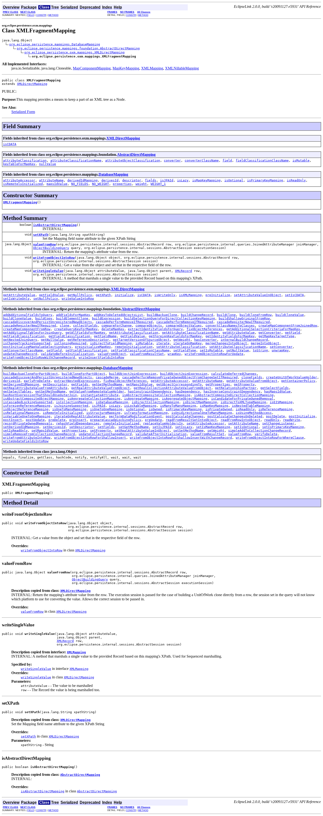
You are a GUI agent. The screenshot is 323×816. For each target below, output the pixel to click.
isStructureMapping (103, 413)
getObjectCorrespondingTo (179, 384)
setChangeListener (278, 423)
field (227, 160)
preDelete (56, 420)
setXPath (40, 234)
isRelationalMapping (21, 413)
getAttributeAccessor (169, 381)
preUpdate (153, 420)
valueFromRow (44, 244)
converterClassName (202, 160)
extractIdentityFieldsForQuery (155, 329)
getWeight (181, 339)
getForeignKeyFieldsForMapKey (175, 336)
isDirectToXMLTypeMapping (243, 402)
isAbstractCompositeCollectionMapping (156, 395)
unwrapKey (280, 350)
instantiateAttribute (99, 395)
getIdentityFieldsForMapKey (230, 336)
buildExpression (106, 318)
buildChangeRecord (197, 315)
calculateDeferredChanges (234, 373)
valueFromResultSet (147, 354)
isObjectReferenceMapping (25, 409)
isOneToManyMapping (69, 409)
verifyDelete (266, 434)
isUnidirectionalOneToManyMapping (201, 413)
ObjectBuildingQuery (51, 248)
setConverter (281, 347)
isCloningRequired (70, 343)
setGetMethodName (133, 427)
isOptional (233, 180)
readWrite (291, 420)
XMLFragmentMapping (20, 202)
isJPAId (166, 180)
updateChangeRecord (20, 354)
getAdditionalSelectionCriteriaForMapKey (263, 329)
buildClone (226, 315)
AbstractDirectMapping (136, 155)
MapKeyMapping (126, 68)
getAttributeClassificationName (190, 332)
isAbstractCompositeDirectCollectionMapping (234, 395)
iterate (163, 343)
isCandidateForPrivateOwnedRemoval (242, 398)
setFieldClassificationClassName (140, 350)
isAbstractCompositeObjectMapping (33, 398)
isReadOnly (296, 180)
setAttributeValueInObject (257, 295)
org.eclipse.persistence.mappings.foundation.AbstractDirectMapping (78, 48)
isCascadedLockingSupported (27, 402)
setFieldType (184, 350)
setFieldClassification (86, 350)
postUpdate (35, 420)
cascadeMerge (107, 377)
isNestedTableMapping (251, 405)
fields (150, 180)
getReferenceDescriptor (88, 339)
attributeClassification (25, 160)
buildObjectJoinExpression (132, 373)
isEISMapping (281, 402)
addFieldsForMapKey (73, 315)
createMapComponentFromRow (26, 329)
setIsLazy (183, 427)
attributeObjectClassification (132, 160)
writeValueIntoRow (78, 298)
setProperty (100, 430)
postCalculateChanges (185, 416)
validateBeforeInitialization (67, 354)
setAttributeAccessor (205, 423)
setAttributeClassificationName (237, 347)
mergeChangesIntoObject (226, 343)
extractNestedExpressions (77, 381)
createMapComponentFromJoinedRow (287, 325)
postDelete (275, 416)
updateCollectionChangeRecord (105, 434)
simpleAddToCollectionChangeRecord (259, 430)
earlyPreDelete (37, 381)
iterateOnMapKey (187, 343)
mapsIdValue (57, 184)
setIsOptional (246, 427)
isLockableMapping (140, 405)
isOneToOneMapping (106, 409)
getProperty (244, 384)
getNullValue (52, 339)
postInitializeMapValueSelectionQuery (37, 347)
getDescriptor (55, 384)
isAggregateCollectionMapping (93, 398)
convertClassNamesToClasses (230, 325)
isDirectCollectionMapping (155, 402)
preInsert (77, 420)
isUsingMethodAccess (254, 413)
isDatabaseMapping (112, 402)
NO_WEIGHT (100, 184)
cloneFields (251, 377)
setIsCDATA (294, 295)
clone (64, 325)
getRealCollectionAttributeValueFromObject (172, 388)
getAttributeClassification (133, 332)
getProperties (217, 384)
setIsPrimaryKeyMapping (283, 427)
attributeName (51, 180)
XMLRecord (183, 271)
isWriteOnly (164, 295)
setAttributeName (243, 423)
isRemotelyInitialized (23, 184)
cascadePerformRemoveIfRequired (124, 322)
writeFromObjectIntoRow (54, 257)
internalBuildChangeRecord (244, 339)
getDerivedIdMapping (21, 384)
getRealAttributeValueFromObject (100, 388)
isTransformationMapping (146, 413)
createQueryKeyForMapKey (76, 329)
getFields (79, 384)
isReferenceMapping (275, 409)
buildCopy (43, 318)
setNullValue (237, 350)
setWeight (215, 430)
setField (54, 350)
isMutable (301, 160)
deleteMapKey (112, 329)
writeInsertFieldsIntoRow (101, 357)
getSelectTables (17, 391)
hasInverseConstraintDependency (232, 391)
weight (141, 184)
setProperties (74, 430)
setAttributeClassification (180, 347)
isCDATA (9, 144)
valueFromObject (112, 354)
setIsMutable (211, 350)
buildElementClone (72, 318)
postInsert (12, 420)
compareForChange (116, 325)
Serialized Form (23, 112)
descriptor (131, 180)
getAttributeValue (19, 295)
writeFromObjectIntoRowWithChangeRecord (39, 357)
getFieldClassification (24, 336)
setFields (106, 427)
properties (122, 184)
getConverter (269, 332)
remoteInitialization (134, 347)
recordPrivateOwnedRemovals (27, 423)
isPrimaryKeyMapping (265, 180)
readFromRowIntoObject (240, 420)
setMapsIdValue (44, 430)
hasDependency (187, 391)
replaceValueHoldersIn (163, 423)
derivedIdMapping (82, 180)
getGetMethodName (107, 384)
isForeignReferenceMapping (26, 405)
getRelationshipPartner (236, 388)
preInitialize (217, 295)
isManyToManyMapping (178, 405)
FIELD (30, 15)
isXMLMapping (190, 295)
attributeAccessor (19, 180)
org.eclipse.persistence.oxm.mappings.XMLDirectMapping (74, 52)
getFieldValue (51, 295)
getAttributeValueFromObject (251, 381)
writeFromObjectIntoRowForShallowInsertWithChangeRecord (181, 437)
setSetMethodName (188, 430)
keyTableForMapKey (19, 164)
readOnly (271, 420)
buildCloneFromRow (256, 315)
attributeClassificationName (75, 160)
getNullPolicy (79, 295)
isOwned (155, 409)
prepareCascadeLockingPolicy (115, 420)
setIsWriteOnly (16, 298)
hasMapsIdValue (277, 391)
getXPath (103, 295)
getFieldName (105, 336)
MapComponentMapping (92, 68)
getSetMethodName (50, 391)
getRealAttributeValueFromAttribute (35, 388)
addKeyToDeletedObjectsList (118, 315)
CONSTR (41, 15)
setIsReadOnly (15, 430)
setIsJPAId (162, 427)
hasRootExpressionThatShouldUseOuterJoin (40, 395)
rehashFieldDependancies (78, 423)
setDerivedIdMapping (21, 427)
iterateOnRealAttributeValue (79, 416)
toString (260, 350)
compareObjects (148, 325)
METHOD (53, 15)
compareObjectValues (184, 325)
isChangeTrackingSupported (26, 343)
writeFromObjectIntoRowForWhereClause (270, 437)
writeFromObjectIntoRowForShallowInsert (90, 437)
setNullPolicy (45, 298)
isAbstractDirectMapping (55, 225)
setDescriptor (81, 427)
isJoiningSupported (71, 405)
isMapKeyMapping (206, 180)
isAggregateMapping (141, 398)
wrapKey (174, 354)
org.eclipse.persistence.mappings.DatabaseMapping (54, 44)
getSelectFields (274, 388)
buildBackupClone (162, 315)
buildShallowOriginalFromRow (244, 318)
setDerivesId (54, 427)
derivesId (109, 180)
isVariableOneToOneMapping (26, 416)
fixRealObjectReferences (125, 381)
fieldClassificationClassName (262, 160)
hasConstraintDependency (149, 391)
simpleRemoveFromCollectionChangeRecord (39, 434)
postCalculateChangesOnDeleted (234, 416)
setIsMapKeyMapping (213, 427)
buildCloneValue (289, 315)
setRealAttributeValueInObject (142, 430)
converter (172, 160)
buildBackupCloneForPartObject (30, 373)
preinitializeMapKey (93, 347)
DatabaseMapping (113, 174)
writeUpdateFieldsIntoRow (25, 441)
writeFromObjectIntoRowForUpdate (214, 354)
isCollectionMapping (74, 402)
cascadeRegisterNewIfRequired (243, 322)
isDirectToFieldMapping (111, 343)
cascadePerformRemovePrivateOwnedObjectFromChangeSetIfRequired (180, 377)
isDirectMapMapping (200, 402)
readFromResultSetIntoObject (191, 420)
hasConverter (205, 339)
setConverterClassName (23, 350)
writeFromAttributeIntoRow (26, 437)
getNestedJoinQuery (20, 339)
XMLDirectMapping (32, 84)
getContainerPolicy (298, 381)
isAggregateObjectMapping (184, 398)
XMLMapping (152, 68)
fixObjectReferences (205, 329)
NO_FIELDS (79, 184)
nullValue (47, 164)
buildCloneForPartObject (83, 373)
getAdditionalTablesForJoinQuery (32, 332)
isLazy (182, 180)
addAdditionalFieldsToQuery (27, 315)
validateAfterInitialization (161, 434)
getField (292, 332)
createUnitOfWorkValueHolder (291, 377)
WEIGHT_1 (158, 184)
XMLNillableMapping (182, 68)
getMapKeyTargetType (276, 336)
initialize (124, 295)
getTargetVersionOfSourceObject (141, 339)
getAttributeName (207, 381)
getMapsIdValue (139, 384)
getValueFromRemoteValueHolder (96, 391)
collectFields (85, 325)
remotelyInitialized (121, 423)
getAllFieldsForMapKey (85, 332)
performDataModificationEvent (135, 416)
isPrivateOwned (218, 409)
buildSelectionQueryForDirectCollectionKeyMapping (169, 318)
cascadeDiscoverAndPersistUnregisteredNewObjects (47, 322)
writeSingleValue (48, 271)
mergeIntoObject (265, 343)
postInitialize (302, 416)
